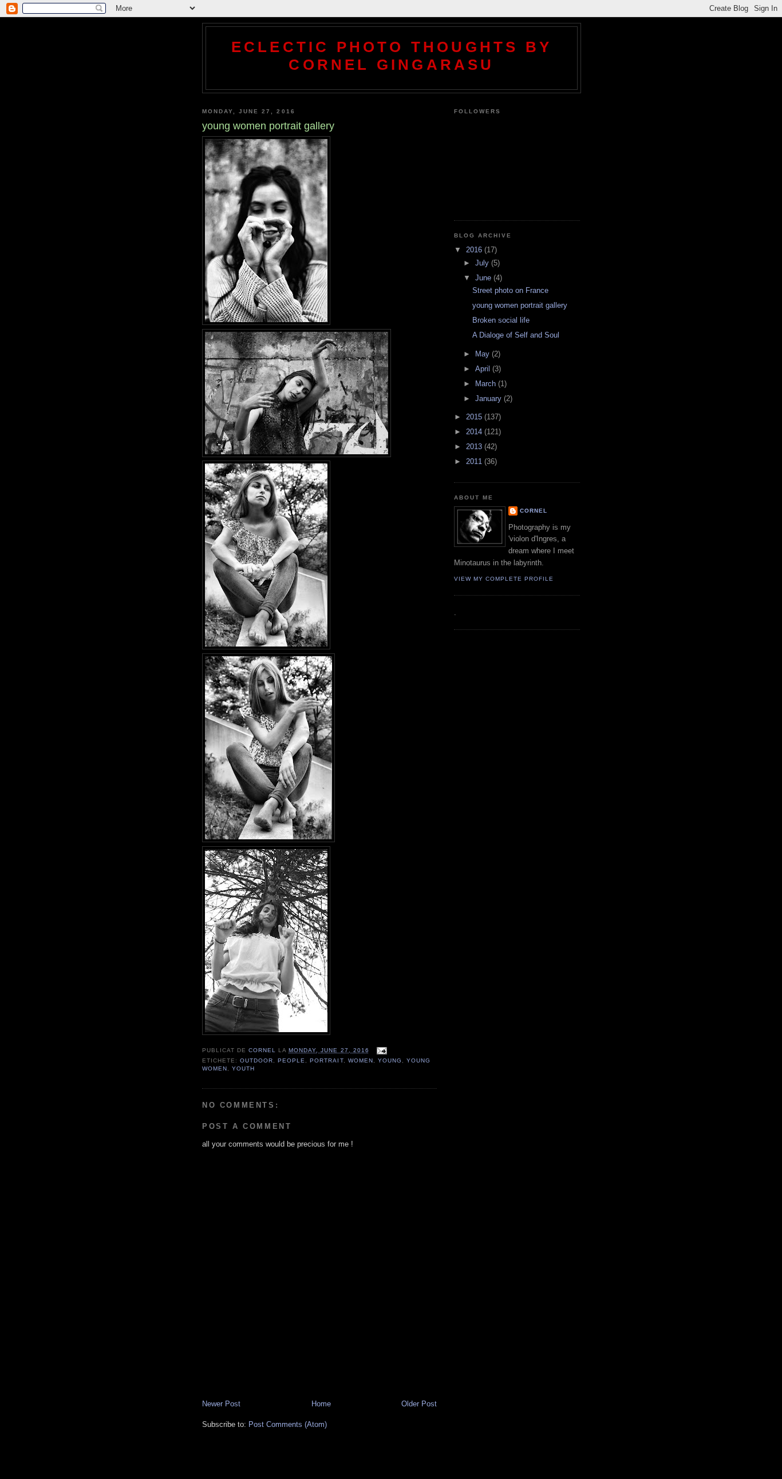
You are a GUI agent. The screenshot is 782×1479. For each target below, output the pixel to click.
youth (243, 1068)
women (360, 1060)
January (489, 398)
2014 (475, 431)
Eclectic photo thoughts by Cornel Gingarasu (391, 55)
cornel (533, 510)
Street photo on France (510, 290)
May (483, 354)
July (483, 263)
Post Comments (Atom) (287, 1424)
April (483, 368)
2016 (475, 249)
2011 (475, 461)
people (291, 1060)
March (486, 383)
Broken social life (501, 320)
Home (321, 1403)
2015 (475, 417)
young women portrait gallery (519, 305)
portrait (326, 1060)
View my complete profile (504, 579)
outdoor (256, 1060)
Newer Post (221, 1403)
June (484, 277)
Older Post (419, 1403)
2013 (475, 446)
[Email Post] (382, 1050)
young (390, 1060)
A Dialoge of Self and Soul (515, 335)
